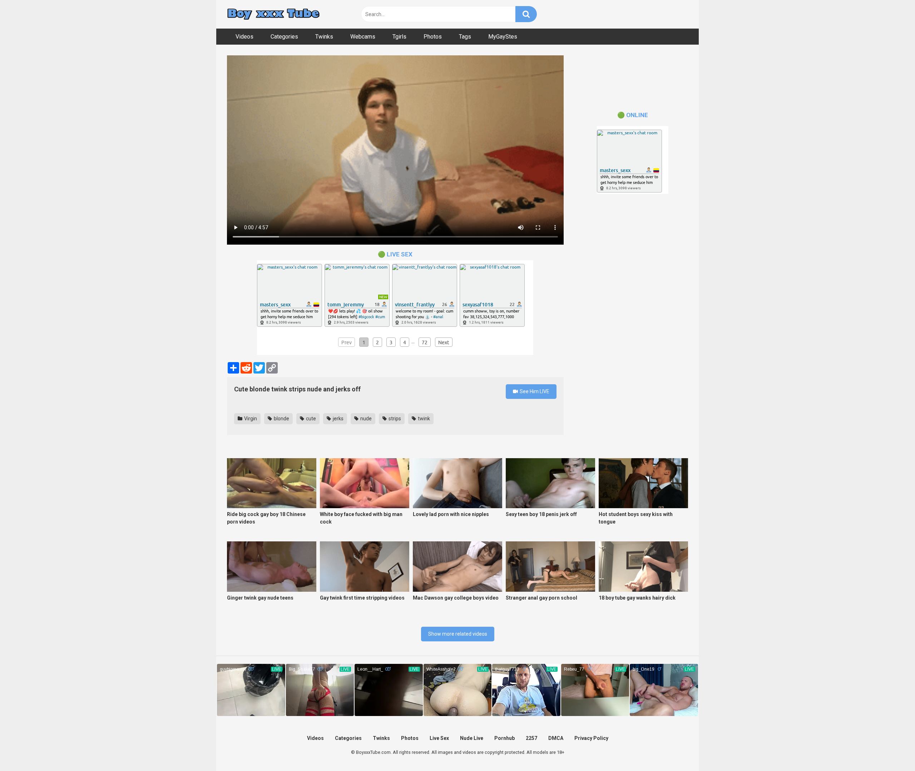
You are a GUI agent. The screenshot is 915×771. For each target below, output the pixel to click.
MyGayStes (502, 36)
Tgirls (399, 36)
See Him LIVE (534, 391)
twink (423, 418)
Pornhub (504, 738)
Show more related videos (457, 634)
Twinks (324, 36)
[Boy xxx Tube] (273, 14)
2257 (531, 738)
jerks (337, 418)
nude (365, 418)
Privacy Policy (591, 738)
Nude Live (471, 738)
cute (310, 418)
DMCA (555, 738)
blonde (281, 418)
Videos (244, 36)
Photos (433, 36)
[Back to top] (891, 749)
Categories (284, 36)
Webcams (362, 36)
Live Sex (439, 738)
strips (394, 418)
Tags (465, 36)
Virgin (250, 418)
